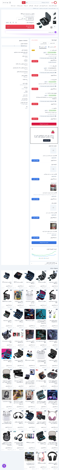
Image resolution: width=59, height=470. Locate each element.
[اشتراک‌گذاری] (10, 23)
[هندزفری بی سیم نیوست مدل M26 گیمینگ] (18, 374)
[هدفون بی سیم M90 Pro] (18, 276)
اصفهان (46, 93)
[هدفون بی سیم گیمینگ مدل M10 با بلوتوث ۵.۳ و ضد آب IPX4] (52, 395)
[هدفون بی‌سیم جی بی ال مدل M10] (29, 395)
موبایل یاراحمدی (53, 221)
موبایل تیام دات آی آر (52, 93)
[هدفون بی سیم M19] (41, 295)
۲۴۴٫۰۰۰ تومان (53, 89)
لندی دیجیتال (53, 183)
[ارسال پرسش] (55, 32)
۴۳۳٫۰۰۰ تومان (53, 60)
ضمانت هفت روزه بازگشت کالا (52, 114)
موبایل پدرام (54, 203)
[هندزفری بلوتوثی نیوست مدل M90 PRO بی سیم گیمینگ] (52, 374)
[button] (5, 2)
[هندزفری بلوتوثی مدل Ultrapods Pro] (52, 314)
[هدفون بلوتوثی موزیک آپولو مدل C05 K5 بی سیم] (6, 415)
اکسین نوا (54, 79)
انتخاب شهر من (47, 140)
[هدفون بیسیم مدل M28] (29, 314)
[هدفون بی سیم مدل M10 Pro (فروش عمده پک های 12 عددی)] (18, 395)
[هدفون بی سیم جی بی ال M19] (6, 335)
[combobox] (37, 2)
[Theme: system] (10, 2)
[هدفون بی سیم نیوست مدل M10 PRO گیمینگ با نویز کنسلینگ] (41, 314)
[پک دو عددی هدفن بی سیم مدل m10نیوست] (29, 457)
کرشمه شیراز (53, 164)
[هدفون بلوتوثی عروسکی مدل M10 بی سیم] (52, 415)
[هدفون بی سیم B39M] (41, 457)
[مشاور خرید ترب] (4, 466)
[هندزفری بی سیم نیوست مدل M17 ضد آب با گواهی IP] (41, 415)
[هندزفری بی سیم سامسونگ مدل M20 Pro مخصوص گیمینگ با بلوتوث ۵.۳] (29, 374)
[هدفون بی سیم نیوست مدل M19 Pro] (18, 335)
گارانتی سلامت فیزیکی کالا (52, 56)
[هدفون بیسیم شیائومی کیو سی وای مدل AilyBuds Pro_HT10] (6, 436)
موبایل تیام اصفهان (52, 146)
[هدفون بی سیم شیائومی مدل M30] (52, 457)
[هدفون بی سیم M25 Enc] (6, 295)
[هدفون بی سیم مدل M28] (29, 354)
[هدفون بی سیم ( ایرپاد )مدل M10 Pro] (41, 436)
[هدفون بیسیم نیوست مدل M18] (41, 374)
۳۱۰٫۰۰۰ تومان (53, 104)
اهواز (51, 79)
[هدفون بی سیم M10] (41, 276)
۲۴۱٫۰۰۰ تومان (53, 75)
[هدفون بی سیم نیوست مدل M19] (29, 276)
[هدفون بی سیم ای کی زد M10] (6, 395)
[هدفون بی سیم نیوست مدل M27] (6, 314)
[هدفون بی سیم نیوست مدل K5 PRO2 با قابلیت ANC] (41, 354)
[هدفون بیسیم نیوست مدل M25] (41, 335)
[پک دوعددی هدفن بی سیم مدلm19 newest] (29, 415)
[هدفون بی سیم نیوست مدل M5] (52, 335)
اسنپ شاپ (54, 50)
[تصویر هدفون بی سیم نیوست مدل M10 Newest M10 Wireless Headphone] (54, 14)
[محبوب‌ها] (13, 22)
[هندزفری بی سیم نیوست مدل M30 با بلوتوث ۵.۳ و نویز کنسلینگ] (6, 374)
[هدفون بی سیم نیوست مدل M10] (52, 276)
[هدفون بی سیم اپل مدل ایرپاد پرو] (29, 295)
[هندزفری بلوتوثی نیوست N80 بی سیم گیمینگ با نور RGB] (52, 436)
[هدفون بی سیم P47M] (29, 436)
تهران (51, 50)
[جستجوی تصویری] (27, 2)
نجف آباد (51, 65)
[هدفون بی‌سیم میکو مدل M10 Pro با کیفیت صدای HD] (41, 395)
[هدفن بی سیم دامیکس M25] (52, 295)
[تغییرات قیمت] (16, 22)
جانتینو (55, 108)
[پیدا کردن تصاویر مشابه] (51, 27)
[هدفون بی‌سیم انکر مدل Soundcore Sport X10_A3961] (18, 436)
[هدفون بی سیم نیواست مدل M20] (29, 335)
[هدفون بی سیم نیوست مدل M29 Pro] (18, 354)
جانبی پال (54, 66)
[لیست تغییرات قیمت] (32, 249)
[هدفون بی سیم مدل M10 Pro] (6, 276)
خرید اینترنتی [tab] (51, 47)
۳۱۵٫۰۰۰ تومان (53, 119)
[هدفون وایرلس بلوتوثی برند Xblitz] (18, 415)
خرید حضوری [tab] (42, 47)
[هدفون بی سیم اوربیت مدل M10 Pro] (18, 295)
